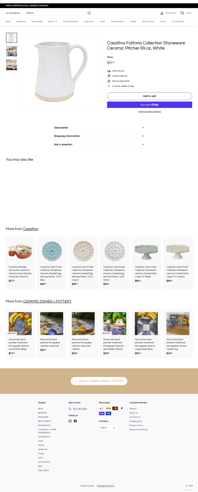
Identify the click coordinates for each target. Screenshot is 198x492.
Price (110, 57)
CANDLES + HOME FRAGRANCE (47, 431)
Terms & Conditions (138, 430)
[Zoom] (58, 71)
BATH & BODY (44, 421)
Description (61, 127)
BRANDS (21, 22)
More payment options (150, 112)
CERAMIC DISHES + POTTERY (47, 301)
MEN (102, 22)
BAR (40, 466)
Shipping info (135, 421)
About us (133, 413)
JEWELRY (89, 22)
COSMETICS (44, 437)
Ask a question (63, 144)
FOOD (163, 22)
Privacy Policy (136, 425)
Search (132, 409)
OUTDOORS (178, 22)
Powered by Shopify (106, 486)
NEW (8, 22)
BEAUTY (53, 22)
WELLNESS (148, 22)
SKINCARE (37, 22)
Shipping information (67, 136)
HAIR (40, 441)
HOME (133, 22)
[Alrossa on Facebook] (75, 421)
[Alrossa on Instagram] (70, 421)
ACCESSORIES (70, 22)
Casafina (30, 229)
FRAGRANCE (118, 22)
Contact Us (134, 417)
